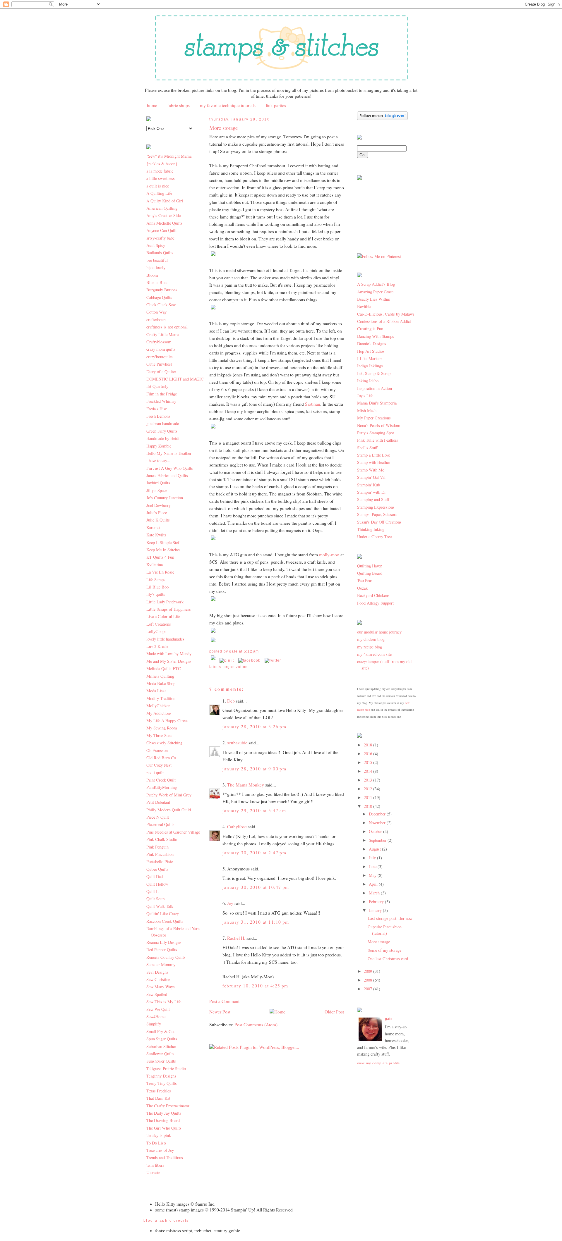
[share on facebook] (249, 660)
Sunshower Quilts (161, 1061)
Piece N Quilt (157, 817)
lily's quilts (155, 594)
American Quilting (161, 208)
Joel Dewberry (158, 505)
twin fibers (155, 1165)
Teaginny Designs (161, 1076)
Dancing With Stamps (375, 336)
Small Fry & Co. (160, 1031)
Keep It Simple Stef (162, 542)
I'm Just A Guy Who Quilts (169, 468)
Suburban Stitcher (161, 1046)
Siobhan (312, 404)
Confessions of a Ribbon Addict (384, 321)
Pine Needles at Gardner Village (173, 832)
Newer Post (219, 1012)
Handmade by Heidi (162, 438)
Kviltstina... (156, 564)
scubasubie (237, 743)
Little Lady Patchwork (165, 602)
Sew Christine (158, 979)
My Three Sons (159, 735)
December (378, 814)
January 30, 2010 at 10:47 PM (255, 887)
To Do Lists (156, 1143)
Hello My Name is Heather (168, 453)
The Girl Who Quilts (163, 1128)
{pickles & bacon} (161, 163)
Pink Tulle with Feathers (377, 440)
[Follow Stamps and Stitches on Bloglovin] (382, 118)
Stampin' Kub (368, 485)
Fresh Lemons (158, 416)
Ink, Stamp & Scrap (373, 373)
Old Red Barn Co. (161, 757)
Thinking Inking (370, 529)
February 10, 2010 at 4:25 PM (255, 986)
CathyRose (237, 826)
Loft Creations (158, 624)
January (376, 910)
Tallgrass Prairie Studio (166, 1068)
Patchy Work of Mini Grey (168, 795)
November (378, 822)
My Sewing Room (161, 728)
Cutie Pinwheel (159, 364)
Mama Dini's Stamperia (377, 403)
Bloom (152, 275)
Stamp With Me (370, 470)
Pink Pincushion (160, 854)
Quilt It (152, 891)
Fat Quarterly (157, 386)
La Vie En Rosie (160, 572)
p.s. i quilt (155, 772)
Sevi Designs (157, 972)
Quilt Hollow (157, 884)
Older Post (334, 1012)
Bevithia (364, 306)
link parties (276, 105)
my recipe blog (369, 647)
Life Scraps (155, 579)
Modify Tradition (160, 698)
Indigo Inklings (370, 366)
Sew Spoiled (156, 994)
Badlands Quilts (159, 252)
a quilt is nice (157, 186)
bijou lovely (155, 267)
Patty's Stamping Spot (375, 433)
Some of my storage (384, 950)
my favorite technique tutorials (228, 105)
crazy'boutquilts (159, 356)
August (375, 849)
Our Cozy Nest (159, 765)
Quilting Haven (369, 566)
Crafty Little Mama (162, 334)
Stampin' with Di (371, 492)
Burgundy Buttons (161, 289)
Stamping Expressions (376, 507)
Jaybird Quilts (158, 483)
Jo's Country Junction (164, 497)
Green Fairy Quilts (161, 431)
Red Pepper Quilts (161, 949)
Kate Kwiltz (156, 535)
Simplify (153, 1024)
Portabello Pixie (159, 861)
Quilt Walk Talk (159, 906)
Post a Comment (224, 1001)
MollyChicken (158, 705)
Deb (231, 701)
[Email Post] (213, 660)
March (375, 893)
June (373, 866)
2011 (368, 797)
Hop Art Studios (371, 351)
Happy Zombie (158, 446)
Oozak (362, 588)
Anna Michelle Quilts (164, 223)
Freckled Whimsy (161, 401)
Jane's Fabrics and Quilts (167, 475)
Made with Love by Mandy (168, 653)
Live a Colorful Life (163, 616)
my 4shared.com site (374, 654)
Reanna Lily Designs (163, 942)
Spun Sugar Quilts (161, 1039)
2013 (368, 780)
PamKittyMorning (161, 787)
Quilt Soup (155, 898)
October (376, 831)
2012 (368, 788)
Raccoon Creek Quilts (164, 921)
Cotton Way (156, 312)
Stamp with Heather (373, 462)
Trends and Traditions (164, 1157)
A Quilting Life (159, 193)
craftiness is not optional (167, 327)
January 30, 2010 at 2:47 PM (254, 853)
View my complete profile (378, 1063)
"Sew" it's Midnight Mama (168, 156)
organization (236, 667)
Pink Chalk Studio (161, 839)
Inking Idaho (367, 380)
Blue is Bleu (156, 282)
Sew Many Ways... (162, 986)
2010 (368, 806)
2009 (368, 971)
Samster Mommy (160, 964)
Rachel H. (236, 938)
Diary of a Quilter (161, 371)
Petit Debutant (158, 802)
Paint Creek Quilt (161, 780)
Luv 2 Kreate (157, 646)
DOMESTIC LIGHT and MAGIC (175, 379)
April (374, 884)
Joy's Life (365, 395)
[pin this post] (226, 660)
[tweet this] (273, 660)
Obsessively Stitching (164, 743)
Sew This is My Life (163, 1001)
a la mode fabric (159, 171)
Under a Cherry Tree (374, 536)
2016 (368, 753)
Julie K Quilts (158, 520)
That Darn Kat (158, 1098)
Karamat (153, 527)
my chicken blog (371, 639)
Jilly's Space (156, 490)
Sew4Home (155, 1016)
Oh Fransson (157, 750)
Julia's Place (156, 512)
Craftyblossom (158, 342)
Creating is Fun (370, 328)
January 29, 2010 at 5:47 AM (254, 810)
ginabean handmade (162, 423)
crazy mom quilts (160, 349)
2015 (368, 762)
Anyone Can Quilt (161, 230)
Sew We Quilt (158, 1009)
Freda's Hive (156, 409)
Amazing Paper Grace (375, 292)
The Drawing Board (163, 1120)
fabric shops (178, 105)
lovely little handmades (165, 639)
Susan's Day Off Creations (379, 522)
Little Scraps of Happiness (168, 609)
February (377, 901)
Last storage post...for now (390, 918)
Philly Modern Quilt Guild (168, 810)
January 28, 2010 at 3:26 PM (254, 726)
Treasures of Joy (160, 1150)
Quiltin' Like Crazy (162, 913)
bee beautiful (157, 260)
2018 (368, 745)
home (152, 105)
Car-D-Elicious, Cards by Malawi (385, 314)
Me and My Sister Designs (168, 661)
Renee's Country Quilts (166, 957)
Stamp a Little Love (373, 455)
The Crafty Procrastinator (167, 1106)
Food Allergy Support (375, 603)
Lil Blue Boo (157, 587)
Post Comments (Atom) (255, 1024)
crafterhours (156, 319)
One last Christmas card (388, 958)
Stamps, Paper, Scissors (377, 514)
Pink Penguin (157, 847)
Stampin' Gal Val (371, 477)
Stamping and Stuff (373, 499)
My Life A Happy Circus (167, 720)
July (373, 857)
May (373, 875)
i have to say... (158, 460)
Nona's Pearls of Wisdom (378, 425)
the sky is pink (158, 1135)
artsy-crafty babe (160, 238)
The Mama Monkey (245, 785)
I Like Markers (370, 358)
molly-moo (329, 554)
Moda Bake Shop (160, 683)
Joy (230, 903)
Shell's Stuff (367, 447)
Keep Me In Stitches (163, 549)
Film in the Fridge (161, 394)
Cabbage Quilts (159, 297)
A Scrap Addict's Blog (376, 284)
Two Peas (365, 580)
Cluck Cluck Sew (161, 304)
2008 (368, 980)
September (378, 840)
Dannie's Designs (371, 343)
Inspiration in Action (374, 388)
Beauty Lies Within (373, 299)
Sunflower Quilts (160, 1053)
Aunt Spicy (155, 245)
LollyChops (156, 631)
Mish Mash (366, 410)
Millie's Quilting (160, 676)
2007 (368, 989)
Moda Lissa (156, 690)
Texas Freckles (158, 1091)
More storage (223, 127)
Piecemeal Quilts (160, 824)
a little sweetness (160, 178)
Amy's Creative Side (163, 215)
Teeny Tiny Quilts (161, 1083)
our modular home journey (379, 632)
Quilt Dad (154, 876)
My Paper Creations (374, 418)
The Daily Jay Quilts (163, 1113)
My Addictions (159, 713)
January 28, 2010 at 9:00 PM (254, 769)
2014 (368, 771)
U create (153, 1172)
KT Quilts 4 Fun (160, 557)
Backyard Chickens (373, 595)
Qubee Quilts (157, 869)
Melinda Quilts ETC (163, 668)
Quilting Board (369, 573)
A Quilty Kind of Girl (164, 201)
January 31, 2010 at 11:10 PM (255, 922)
